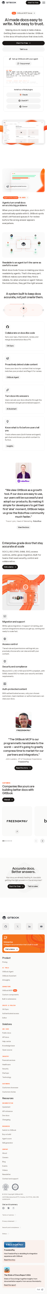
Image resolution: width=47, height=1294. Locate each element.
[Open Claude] (8, 1208)
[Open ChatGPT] (3, 1208)
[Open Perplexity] (13, 1208)
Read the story (9, 1260)
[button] (23, 63)
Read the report (10, 1285)
